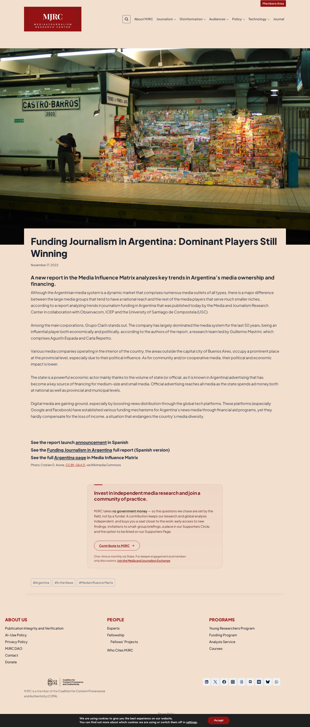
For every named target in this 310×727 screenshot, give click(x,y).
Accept (218, 720)
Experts (113, 628)
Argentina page (70, 457)
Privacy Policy (16, 641)
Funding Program (223, 635)
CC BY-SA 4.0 (75, 465)
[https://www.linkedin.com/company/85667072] (206, 682)
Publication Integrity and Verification (34, 628)
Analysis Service (222, 641)
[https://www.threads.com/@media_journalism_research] (241, 682)
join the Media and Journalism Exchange (143, 560)
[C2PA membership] (65, 682)
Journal (278, 19)
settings (191, 722)
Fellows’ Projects (124, 641)
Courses (215, 648)
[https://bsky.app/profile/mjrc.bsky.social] (268, 682)
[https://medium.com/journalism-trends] (259, 682)
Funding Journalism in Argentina (79, 449)
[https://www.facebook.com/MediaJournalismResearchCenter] (224, 682)
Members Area (273, 3)
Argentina (41, 582)
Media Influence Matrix (96, 582)
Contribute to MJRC (114, 546)
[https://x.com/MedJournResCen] (215, 682)
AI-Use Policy (16, 635)
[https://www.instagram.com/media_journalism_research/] (233, 682)
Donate (11, 662)
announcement (91, 442)
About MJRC (143, 19)
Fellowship (115, 635)
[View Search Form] (127, 19)
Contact (11, 655)
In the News (64, 582)
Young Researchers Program (232, 628)
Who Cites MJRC (120, 650)
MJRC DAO (13, 648)
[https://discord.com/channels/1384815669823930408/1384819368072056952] (250, 682)
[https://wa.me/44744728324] (276, 682)
